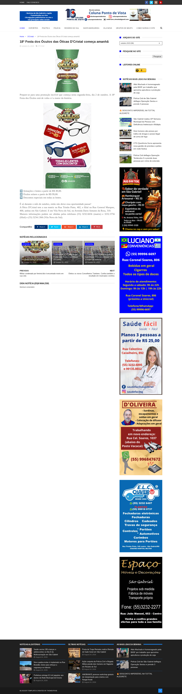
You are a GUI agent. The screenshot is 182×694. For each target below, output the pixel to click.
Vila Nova (107, 28)
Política (46, 28)
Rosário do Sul (71, 28)
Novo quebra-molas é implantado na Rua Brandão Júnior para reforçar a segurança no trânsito (49, 665)
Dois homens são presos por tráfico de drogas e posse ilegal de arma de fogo (147, 134)
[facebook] (146, 2)
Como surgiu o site (146, 28)
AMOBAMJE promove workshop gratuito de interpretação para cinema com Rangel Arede (98, 677)
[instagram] (156, 2)
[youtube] (160, 2)
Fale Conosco (33, 2)
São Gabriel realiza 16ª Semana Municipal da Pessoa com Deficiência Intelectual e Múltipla (147, 122)
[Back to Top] (160, 691)
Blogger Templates (28, 690)
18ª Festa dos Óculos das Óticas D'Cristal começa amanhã (35, 258)
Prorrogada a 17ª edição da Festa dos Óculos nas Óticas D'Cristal (66, 257)
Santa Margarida (91, 28)
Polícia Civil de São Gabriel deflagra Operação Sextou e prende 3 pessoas (145, 101)
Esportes (33, 28)
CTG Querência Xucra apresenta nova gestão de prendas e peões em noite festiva (147, 146)
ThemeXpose (52, 690)
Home (22, 2)
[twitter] (151, 2)
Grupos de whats (124, 28)
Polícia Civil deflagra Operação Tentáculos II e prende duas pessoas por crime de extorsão (147, 158)
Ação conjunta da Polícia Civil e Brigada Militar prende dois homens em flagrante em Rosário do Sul (97, 664)
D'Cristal (31, 36)
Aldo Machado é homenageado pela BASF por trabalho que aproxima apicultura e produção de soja (146, 652)
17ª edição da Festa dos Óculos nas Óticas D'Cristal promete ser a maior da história (99, 257)
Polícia (57, 28)
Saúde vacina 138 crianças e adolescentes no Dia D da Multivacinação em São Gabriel (46, 652)
